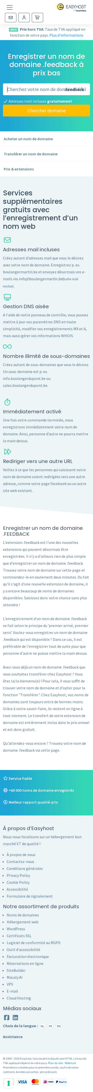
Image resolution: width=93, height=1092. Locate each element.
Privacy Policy (18, 875)
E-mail (12, 991)
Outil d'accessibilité (23, 949)
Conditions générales (25, 868)
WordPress (16, 928)
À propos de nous (21, 854)
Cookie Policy (18, 882)
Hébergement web (22, 921)
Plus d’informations (66, 35)
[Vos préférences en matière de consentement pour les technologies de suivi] (8, 1083)
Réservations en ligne (25, 963)
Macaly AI (15, 977)
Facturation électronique (28, 956)
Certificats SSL (19, 935)
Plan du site (55, 1063)
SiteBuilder (16, 970)
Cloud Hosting (19, 998)
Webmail (70, 1063)
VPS (10, 984)
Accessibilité (17, 889)
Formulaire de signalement (30, 896)
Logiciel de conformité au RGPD (34, 942)
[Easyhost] (70, 7)
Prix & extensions (19, 168)
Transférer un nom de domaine (31, 153)
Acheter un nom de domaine (28, 138)
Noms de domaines (23, 914)
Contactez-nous (20, 861)
